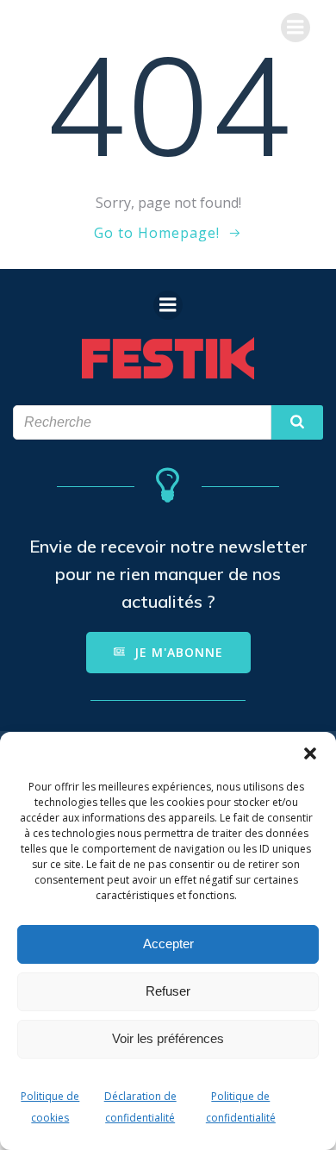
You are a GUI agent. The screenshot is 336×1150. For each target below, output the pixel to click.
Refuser (168, 991)
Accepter (168, 943)
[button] (310, 753)
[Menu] (295, 27)
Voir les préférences (168, 1038)
